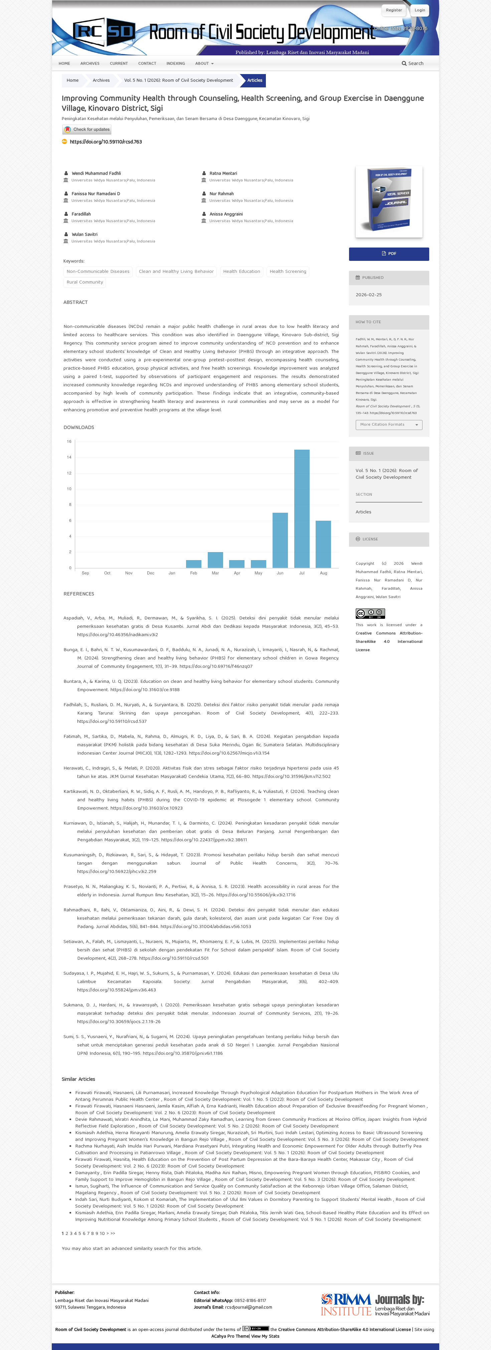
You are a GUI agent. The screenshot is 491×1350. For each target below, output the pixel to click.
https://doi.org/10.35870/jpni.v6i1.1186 (183, 1053)
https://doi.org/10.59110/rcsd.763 (106, 142)
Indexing (176, 64)
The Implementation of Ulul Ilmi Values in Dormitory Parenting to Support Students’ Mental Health (286, 1200)
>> (113, 1234)
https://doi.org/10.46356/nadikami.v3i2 (117, 635)
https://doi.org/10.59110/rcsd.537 (112, 722)
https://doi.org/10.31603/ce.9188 (145, 690)
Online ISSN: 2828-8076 (401, 29)
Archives (90, 64)
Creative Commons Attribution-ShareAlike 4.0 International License (389, 642)
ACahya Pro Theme (230, 1337)
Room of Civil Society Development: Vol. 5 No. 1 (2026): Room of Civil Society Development (284, 1153)
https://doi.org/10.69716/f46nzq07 (216, 666)
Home (64, 64)
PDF (391, 254)
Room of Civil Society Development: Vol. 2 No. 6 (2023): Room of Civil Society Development (175, 1113)
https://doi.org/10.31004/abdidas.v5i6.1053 (206, 927)
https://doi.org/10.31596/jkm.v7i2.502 (292, 777)
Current (119, 64)
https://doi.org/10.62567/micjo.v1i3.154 (229, 753)
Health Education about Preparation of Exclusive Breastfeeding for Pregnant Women (333, 1106)
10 (102, 1234)
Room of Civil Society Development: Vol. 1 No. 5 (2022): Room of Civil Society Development (263, 1099)
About (202, 64)
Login (420, 10)
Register (394, 10)
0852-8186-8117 (250, 1301)
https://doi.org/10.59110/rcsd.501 (174, 958)
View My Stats (265, 1337)
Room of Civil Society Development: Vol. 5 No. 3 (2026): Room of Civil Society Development (328, 1140)
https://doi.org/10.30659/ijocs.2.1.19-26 (119, 1022)
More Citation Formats (382, 425)
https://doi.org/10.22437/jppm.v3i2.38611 (204, 840)
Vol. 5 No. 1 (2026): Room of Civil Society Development (178, 80)
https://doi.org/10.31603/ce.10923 (147, 808)
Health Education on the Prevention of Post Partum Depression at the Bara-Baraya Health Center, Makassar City (256, 1160)
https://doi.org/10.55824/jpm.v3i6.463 (116, 990)
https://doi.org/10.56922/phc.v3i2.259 (116, 872)
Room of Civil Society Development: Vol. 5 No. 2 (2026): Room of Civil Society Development (239, 1126)
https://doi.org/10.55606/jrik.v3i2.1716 (256, 895)
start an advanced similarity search (130, 1249)
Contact (147, 64)
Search (415, 64)
